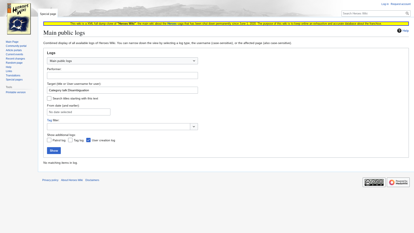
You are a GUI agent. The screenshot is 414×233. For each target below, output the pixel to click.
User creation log (103, 140)
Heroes (172, 23)
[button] (194, 126)
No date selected (60, 112)
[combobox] (122, 60)
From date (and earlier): (63, 105)
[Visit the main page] (19, 17)
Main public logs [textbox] (61, 61)
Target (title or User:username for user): (74, 83)
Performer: (54, 69)
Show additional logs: (61, 135)
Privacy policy (50, 180)
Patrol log (59, 140)
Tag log (79, 140)
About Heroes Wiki (72, 180)
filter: (53, 120)
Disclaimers (92, 180)
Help (406, 30)
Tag (49, 120)
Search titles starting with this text (75, 98)
